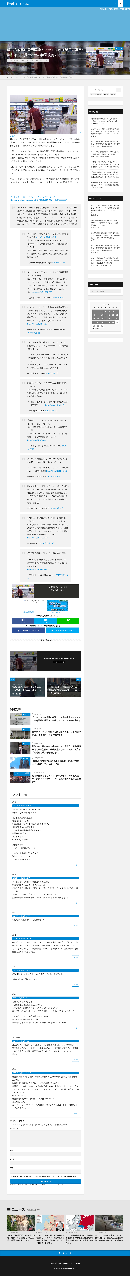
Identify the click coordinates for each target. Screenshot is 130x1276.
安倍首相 (113, 94)
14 (117, 315)
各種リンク (67, 1263)
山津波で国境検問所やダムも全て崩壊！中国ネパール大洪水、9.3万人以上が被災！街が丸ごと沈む (105, 121)
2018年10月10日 (59, 263)
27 (113, 322)
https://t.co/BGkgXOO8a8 (37, 538)
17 (102, 319)
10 (102, 315)
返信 (75, 865)
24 (102, 322)
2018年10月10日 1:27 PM (22, 916)
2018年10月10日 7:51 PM (22, 970)
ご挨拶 (77, 1263)
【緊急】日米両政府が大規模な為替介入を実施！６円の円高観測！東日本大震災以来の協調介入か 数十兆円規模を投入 (105, 174)
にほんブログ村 (29, 612)
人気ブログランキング (54, 612)
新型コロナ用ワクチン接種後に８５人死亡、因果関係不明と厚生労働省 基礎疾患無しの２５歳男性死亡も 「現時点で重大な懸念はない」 (56, 749)
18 (105, 319)
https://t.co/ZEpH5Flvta (37, 324)
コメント (14, 1128)
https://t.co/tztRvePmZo (55, 405)
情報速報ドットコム (18, 3)
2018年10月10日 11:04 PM (22, 1041)
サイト (12, 1167)
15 (94, 319)
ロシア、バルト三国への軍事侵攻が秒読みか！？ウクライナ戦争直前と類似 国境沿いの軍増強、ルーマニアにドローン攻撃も (105, 132)
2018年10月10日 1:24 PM (22, 878)
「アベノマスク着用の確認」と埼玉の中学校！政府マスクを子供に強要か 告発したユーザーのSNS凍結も (56, 719)
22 (94, 322)
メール (12, 1159)
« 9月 (94, 328)
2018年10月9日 (33, 333)
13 (113, 315)
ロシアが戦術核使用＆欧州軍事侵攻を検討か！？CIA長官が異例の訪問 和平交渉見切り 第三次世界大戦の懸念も (105, 144)
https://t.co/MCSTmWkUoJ (38, 570)
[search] (118, 90)
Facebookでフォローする (30, 630)
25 (105, 322)
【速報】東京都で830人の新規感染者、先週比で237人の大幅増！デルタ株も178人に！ (55, 762)
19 (109, 319)
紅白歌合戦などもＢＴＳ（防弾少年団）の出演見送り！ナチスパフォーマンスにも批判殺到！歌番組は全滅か (56, 778)
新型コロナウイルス (96, 94)
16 (98, 319)
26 (109, 322)
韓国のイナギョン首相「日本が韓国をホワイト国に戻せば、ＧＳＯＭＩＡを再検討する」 (56, 733)
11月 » (98, 328)
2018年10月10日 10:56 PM (22, 998)
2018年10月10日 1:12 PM (22, 806)
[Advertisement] (65, 26)
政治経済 (31, 61)
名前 (11, 1150)
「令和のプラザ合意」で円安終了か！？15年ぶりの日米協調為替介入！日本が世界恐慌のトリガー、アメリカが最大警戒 (105, 164)
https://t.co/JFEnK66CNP (46, 237)
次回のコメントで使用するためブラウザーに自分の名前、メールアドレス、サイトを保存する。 (44, 1176)
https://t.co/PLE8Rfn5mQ (56, 471)
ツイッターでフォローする (64, 630)
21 (117, 319)
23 (98, 322)
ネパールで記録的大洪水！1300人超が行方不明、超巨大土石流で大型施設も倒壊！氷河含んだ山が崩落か (105, 154)
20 (113, 319)
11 (105, 315)
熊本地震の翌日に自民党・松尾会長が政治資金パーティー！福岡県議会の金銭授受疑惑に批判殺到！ (105, 184)
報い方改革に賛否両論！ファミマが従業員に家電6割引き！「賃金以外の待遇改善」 (49, 77)
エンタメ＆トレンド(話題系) (22, 773)
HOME (11, 77)
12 (109, 315)
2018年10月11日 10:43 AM (22, 1073)
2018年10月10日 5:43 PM (22, 938)
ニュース (25, 61)
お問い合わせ (55, 1263)
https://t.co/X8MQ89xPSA (41, 292)
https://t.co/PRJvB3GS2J (37, 440)
